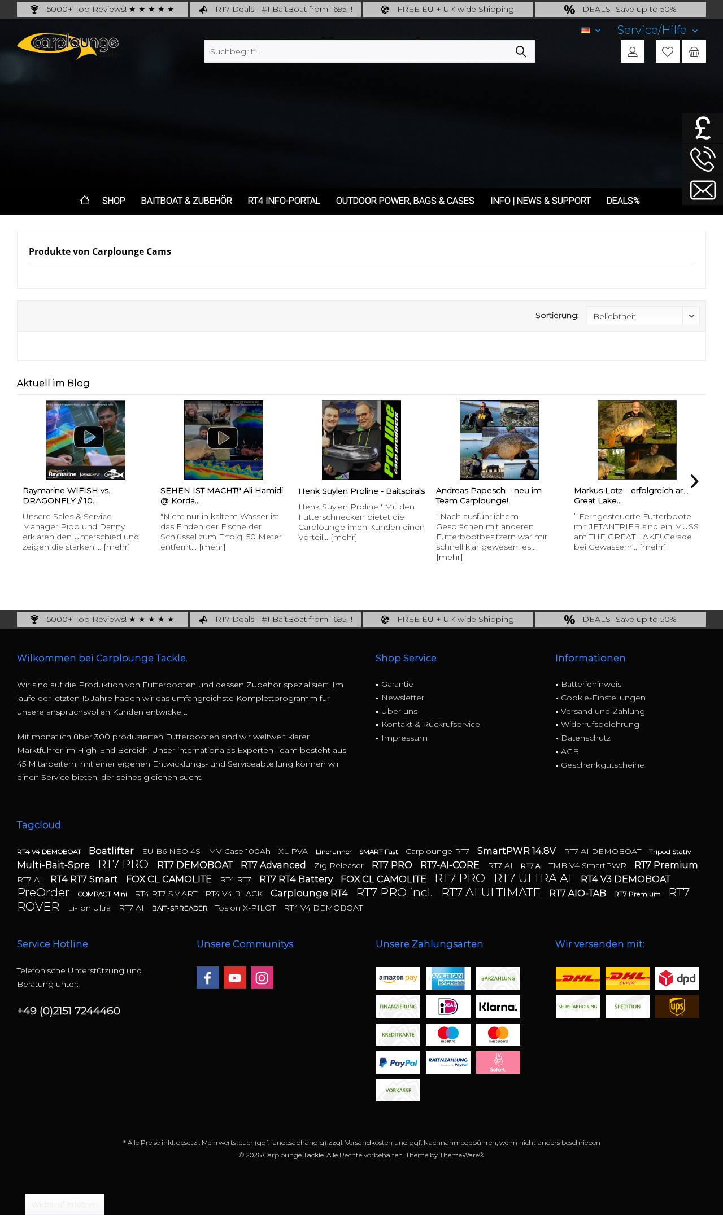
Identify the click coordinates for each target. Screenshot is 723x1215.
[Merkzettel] (668, 51)
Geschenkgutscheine (602, 765)
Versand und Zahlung (603, 711)
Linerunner (335, 851)
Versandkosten (369, 1142)
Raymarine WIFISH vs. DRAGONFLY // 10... (66, 495)
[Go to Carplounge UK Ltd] (702, 128)
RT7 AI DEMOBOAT (603, 851)
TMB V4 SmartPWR (589, 865)
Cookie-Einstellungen (603, 698)
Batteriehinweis (591, 684)
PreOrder (44, 892)
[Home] (84, 201)
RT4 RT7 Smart (85, 879)
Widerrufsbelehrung (600, 724)
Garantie (397, 684)
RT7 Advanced (274, 865)
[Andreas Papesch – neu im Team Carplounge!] (499, 440)
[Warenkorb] (694, 51)
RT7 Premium (666, 865)
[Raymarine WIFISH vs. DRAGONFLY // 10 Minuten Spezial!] (86, 440)
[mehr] (116, 547)
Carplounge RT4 (310, 893)
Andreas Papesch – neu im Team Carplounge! (489, 495)
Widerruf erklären (64, 1204)
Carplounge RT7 (439, 851)
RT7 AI (501, 865)
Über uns (399, 711)
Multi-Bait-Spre (54, 865)
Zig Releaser (340, 865)
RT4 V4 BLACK (235, 894)
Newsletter (402, 698)
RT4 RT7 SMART (166, 894)
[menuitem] (657, 30)
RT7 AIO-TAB (578, 893)
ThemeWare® (461, 1155)
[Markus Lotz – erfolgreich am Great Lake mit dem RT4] (637, 440)
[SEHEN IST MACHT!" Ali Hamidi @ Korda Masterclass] (223, 440)
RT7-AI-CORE (451, 865)
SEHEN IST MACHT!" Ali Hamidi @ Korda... (221, 495)
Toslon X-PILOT (246, 908)
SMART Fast (379, 851)
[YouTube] (235, 977)
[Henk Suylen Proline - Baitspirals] (361, 440)
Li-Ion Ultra (90, 908)
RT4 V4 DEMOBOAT (50, 851)
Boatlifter (112, 851)
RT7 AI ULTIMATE (492, 892)
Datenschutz (586, 738)
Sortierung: (557, 315)
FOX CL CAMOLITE (170, 879)
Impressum (404, 738)
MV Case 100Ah (240, 851)
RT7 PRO (124, 864)
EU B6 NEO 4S (172, 851)
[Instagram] (262, 977)
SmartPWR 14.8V (517, 851)
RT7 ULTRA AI (534, 878)
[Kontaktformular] (702, 190)
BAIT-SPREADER (181, 908)
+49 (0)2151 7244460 (68, 1010)
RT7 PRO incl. (395, 892)
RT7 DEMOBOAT (196, 865)
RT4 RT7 (237, 879)
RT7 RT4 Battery (297, 879)
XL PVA (294, 851)
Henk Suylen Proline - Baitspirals (361, 491)
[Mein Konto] (632, 51)
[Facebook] (208, 977)
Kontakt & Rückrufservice (430, 724)
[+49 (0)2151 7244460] (702, 159)
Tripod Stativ (670, 851)
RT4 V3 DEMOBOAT (625, 879)
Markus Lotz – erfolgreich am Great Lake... (631, 495)
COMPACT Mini (103, 894)
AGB (570, 751)
